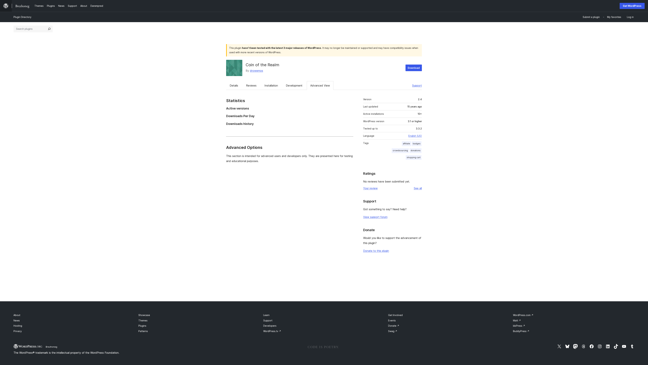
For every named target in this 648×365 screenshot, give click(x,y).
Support (417, 85)
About (17, 315)
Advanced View (320, 85)
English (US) (415, 135)
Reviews (251, 85)
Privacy (18, 331)
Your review (370, 188)
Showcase (144, 315)
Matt (517, 320)
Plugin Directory (22, 17)
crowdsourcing (400, 150)
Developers (269, 325)
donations (416, 150)
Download (414, 67)
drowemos (256, 70)
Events (392, 320)
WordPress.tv (272, 331)
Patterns (143, 331)
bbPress (519, 325)
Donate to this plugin (376, 250)
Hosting (18, 325)
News (17, 320)
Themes (142, 320)
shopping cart (414, 157)
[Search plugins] (49, 29)
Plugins (142, 325)
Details (234, 85)
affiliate (406, 143)
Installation (271, 85)
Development (294, 85)
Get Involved (395, 315)
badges (417, 143)
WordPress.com (523, 315)
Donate (393, 325)
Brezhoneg (51, 346)
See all (418, 188)
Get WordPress (632, 5)
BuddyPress (521, 331)
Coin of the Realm (262, 64)
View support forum (375, 217)
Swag (392, 331)
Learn (266, 315)
